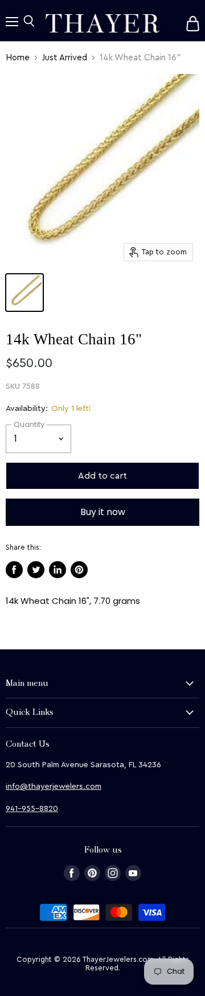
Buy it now (102, 511)
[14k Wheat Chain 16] (24, 292)
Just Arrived (64, 57)
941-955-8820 (32, 809)
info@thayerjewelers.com (53, 787)
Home (18, 57)
